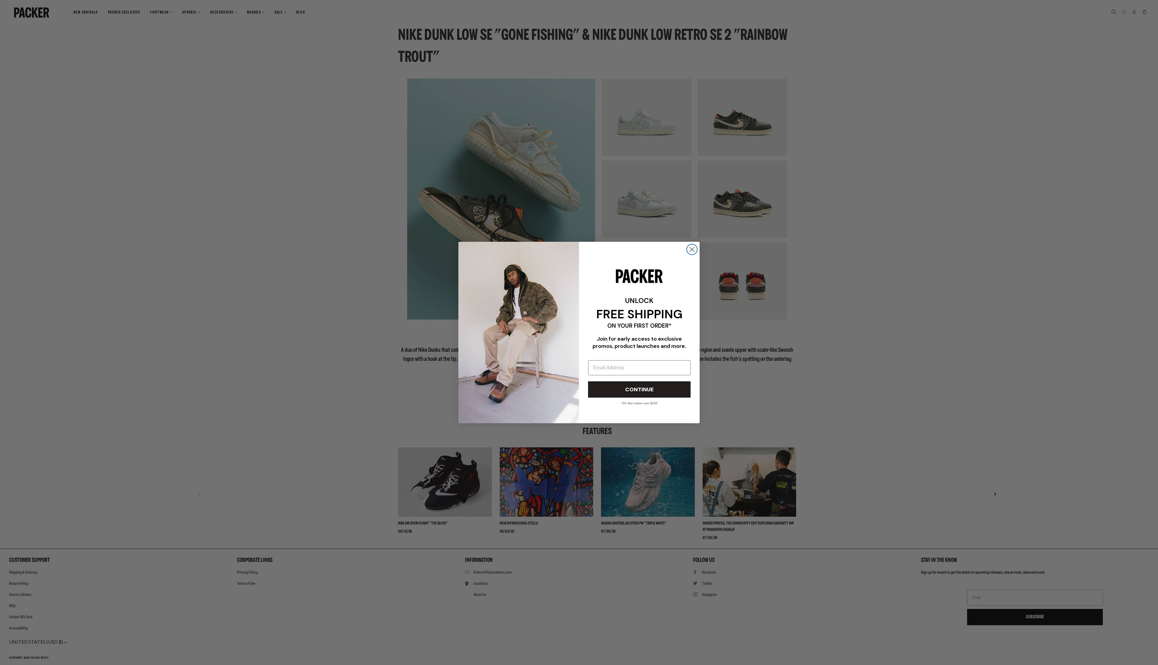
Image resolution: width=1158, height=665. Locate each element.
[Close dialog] (692, 249)
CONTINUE (639, 389)
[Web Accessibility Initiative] (2, 657)
